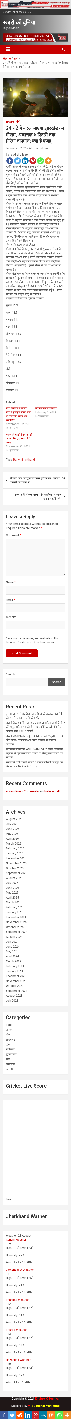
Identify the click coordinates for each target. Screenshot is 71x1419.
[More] (48, 160)
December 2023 (16, 976)
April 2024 (12, 956)
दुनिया (9, 1044)
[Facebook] (9, 160)
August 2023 (14, 995)
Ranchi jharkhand (24, 459)
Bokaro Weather (16, 1330)
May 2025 (12, 892)
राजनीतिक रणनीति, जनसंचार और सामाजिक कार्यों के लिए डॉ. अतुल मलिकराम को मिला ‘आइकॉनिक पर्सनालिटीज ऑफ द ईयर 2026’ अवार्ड (35, 727)
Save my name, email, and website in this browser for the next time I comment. (32, 640)
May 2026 (12, 834)
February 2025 (15, 907)
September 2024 (16, 932)
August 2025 (14, 878)
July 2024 (12, 941)
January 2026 (14, 853)
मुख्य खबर (11, 1054)
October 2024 (14, 927)
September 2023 (16, 990)
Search (10, 674)
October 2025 (14, 868)
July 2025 (12, 883)
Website (11, 617)
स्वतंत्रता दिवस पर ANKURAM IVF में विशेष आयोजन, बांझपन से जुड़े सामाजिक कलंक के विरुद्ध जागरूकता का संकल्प (34, 753)
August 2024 (14, 937)
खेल (8, 1034)
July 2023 (12, 1000)
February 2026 (15, 848)
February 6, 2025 (16, 148)
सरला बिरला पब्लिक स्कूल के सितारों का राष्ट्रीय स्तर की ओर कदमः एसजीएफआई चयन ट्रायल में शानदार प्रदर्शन (35, 740)
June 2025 (12, 887)
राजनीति (10, 1064)
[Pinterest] (32, 160)
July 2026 (12, 824)
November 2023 (16, 981)
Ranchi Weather (16, 1239)
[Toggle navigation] (8, 49)
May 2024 (12, 951)
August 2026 (14, 819)
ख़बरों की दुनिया (19, 22)
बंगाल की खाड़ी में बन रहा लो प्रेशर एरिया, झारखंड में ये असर (19, 438)
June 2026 (12, 829)
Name (11, 582)
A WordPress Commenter (22, 791)
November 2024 (16, 922)
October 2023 (14, 986)
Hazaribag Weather (18, 1360)
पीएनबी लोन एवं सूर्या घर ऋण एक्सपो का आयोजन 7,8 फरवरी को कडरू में (37, 480)
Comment (13, 535)
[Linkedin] (25, 160)
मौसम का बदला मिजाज (46, 408)
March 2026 (13, 843)
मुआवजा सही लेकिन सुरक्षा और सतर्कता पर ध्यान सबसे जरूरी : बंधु (36, 496)
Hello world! (52, 791)
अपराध (9, 1030)
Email (10, 600)
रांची (18, 121)
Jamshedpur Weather (20, 1269)
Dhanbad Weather (17, 1299)
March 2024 (13, 961)
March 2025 (13, 902)
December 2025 (16, 858)
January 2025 (14, 912)
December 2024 (16, 917)
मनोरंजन (10, 1049)
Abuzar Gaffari (38, 148)
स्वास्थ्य (9, 1069)
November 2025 (16, 863)
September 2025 (16, 873)
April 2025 (12, 897)
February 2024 (15, 966)
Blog (9, 1025)
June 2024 (12, 946)
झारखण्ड (10, 121)
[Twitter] (17, 160)
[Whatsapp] (40, 160)
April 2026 (12, 838)
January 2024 (14, 971)
